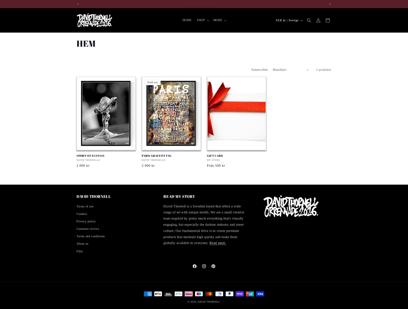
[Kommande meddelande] (330, 4)
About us (82, 243)
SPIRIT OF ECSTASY (90, 156)
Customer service (87, 228)
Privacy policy (86, 221)
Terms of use (85, 206)
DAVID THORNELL (209, 301)
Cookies (81, 214)
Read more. (218, 243)
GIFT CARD (215, 156)
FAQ (79, 251)
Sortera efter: (260, 69)
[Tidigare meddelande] (78, 4)
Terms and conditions (90, 236)
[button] (202, 20)
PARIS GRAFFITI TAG (156, 156)
